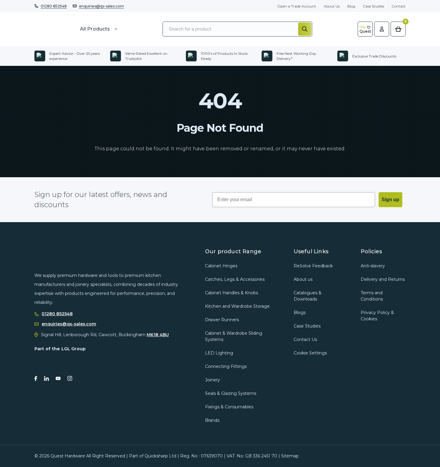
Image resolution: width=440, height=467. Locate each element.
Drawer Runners (222, 319)
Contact (399, 6)
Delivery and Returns (383, 279)
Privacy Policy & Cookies (377, 316)
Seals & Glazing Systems (230, 393)
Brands (212, 420)
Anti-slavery (373, 266)
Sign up (390, 199)
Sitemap (290, 456)
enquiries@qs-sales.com (101, 6)
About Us (332, 6)
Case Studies (373, 6)
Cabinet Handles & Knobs (231, 292)
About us (303, 279)
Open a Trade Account (296, 6)
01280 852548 (54, 6)
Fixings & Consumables (229, 407)
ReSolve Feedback (313, 266)
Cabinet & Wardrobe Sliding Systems (233, 336)
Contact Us (305, 339)
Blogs (300, 312)
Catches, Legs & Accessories (235, 279)
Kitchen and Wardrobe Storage (237, 306)
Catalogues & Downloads (307, 296)
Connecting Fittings (226, 366)
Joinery (212, 380)
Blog (351, 6)
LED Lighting (219, 353)
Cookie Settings (310, 353)
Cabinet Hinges (221, 266)
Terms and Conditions (372, 296)
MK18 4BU (158, 334)
